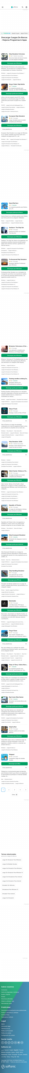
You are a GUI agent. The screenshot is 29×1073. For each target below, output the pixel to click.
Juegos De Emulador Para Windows (9, 141)
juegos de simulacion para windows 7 (15, 73)
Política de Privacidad (7, 1030)
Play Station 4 (17, 654)
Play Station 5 (10, 431)
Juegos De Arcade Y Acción (7, 658)
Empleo (3, 996)
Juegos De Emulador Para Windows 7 (18, 139)
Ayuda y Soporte (5, 994)
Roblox (2, 220)
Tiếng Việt (13, 1056)
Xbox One (8, 559)
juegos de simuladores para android (19, 401)
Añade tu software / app (7, 1001)
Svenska (25, 1054)
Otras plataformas (7, 129)
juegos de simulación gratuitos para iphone (10, 596)
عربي (2, 1050)
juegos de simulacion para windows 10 (10, 369)
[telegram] (22, 1042)
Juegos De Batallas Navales (7, 109)
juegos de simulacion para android (9, 403)
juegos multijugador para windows (9, 626)
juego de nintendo (14, 433)
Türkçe (8, 1056)
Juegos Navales (18, 220)
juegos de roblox (10, 220)
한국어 (21, 1052)
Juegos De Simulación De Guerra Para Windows (10, 367)
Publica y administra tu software (9, 1012)
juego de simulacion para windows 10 (10, 143)
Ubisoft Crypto (15, 33)
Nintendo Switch (5, 433)
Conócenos (4, 990)
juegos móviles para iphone (7, 592)
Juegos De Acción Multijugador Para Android (15, 105)
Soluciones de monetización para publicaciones (13, 1010)
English (11, 1050)
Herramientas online (6, 1003)
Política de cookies (6, 1033)
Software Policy (5, 1014)
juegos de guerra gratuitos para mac (9, 781)
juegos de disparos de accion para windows (15, 622)
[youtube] (18, 1042)
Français (21, 1050)
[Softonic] (14, 7)
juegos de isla (18, 658)
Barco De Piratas (24, 433)
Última (13, 794)
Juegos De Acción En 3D (16, 660)
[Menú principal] (3, 7)
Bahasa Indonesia (6, 1052)
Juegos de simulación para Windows (9, 77)
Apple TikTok (24, 33)
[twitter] (12, 1042)
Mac (8, 139)
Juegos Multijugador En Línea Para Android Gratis (10, 686)
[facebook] (2, 1042)
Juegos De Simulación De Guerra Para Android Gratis (10, 690)
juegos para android (10, 399)
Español (16, 1050)
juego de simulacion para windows (9, 75)
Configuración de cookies (8, 1035)
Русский (20, 1054)
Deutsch (7, 1050)
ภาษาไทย (3, 1056)
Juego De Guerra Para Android (8, 107)
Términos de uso (5, 1028)
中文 (18, 1056)
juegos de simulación (6, 79)
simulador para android (22, 399)
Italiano (13, 1052)
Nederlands (4, 1054)
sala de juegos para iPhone (12, 590)
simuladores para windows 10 (8, 252)
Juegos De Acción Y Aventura (16, 656)
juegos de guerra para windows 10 (9, 498)
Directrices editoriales (7, 999)
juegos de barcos (17, 79)
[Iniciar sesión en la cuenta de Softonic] (26, 7)
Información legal (5, 1026)
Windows (3, 73)
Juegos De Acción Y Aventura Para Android (10, 111)
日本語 (17, 1052)
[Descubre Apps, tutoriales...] (22, 7)
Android (3, 105)
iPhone (2, 590)
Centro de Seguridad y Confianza (10, 992)
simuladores (4, 250)
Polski (9, 1054)
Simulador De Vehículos (16, 145)
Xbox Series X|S (17, 431)
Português (14, 1054)
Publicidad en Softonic (7, 1017)
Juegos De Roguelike (6, 437)
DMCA (3, 1024)
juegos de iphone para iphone (8, 594)
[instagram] (6, 1042)
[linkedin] (15, 1042)
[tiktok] (9, 1042)
